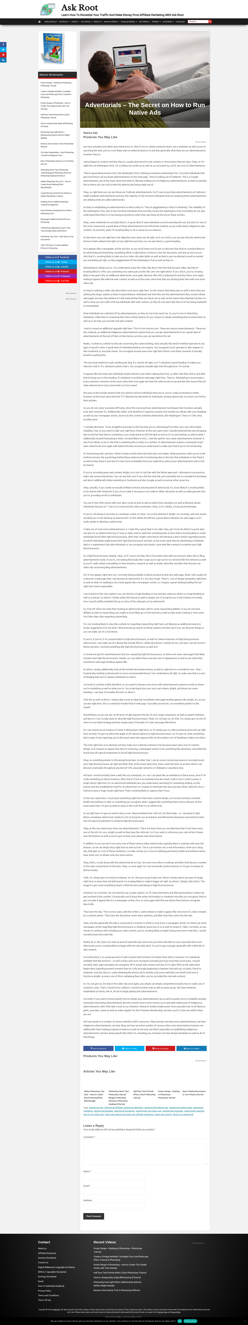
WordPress (63, 21)
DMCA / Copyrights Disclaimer (52, 1272)
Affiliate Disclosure (47, 1253)
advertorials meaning (194, 1111)
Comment (89, 1137)
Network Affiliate (110, 21)
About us (42, 1248)
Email (87, 1186)
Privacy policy (190, 1321)
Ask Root (79, 7)
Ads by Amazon (200, 142)
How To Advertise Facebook (51, 1286)
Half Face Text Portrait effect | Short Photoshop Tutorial (144, 1094)
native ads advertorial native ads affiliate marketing (129, 1114)
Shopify (74, 21)
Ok (180, 1321)
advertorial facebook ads (156, 1107)
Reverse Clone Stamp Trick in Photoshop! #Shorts (117, 1290)
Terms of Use (162, 1312)
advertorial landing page (180, 1107)
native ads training (163, 1114)
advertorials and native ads (148, 1111)
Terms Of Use (44, 1300)
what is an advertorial (183, 1114)
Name (87, 1171)
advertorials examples (172, 1111)
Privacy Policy (44, 1291)
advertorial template (103, 1111)
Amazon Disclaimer (47, 1258)
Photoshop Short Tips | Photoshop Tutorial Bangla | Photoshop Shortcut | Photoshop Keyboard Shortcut (119, 1097)
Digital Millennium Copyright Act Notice (56, 1267)
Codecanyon (180, 21)
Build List (97, 21)
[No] (244, 1321)
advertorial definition (133, 1107)
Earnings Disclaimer (47, 1276)
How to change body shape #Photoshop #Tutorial (117, 1277)
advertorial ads (96, 1107)
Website (87, 1200)
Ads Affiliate (143, 21)
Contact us (43, 1262)
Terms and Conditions (48, 1295)
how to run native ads (93, 1114)
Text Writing (85, 21)
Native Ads (90, 132)
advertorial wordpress (124, 1111)
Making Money (50, 21)
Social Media (167, 21)
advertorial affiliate (113, 1107)
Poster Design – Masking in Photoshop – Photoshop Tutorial (169, 1094)
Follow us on (57, 257)
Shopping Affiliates (128, 21)
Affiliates (155, 21)
